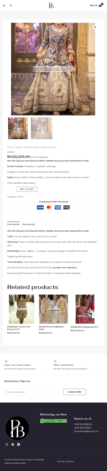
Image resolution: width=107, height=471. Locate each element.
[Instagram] (7, 444)
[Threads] (18, 444)
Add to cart (27, 189)
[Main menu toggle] (4, 5)
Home (10, 147)
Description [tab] (13, 224)
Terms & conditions (65, 461)
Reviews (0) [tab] (28, 224)
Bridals (18, 147)
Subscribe (75, 392)
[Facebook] (12, 444)
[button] (11, 5)
